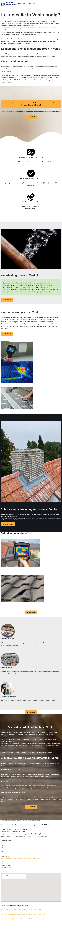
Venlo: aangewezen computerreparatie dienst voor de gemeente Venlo (21, 909)
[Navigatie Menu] (59, 3)
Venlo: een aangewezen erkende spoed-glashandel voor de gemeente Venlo (23, 914)
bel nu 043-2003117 (8, 524)
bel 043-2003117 (31, 117)
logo (2, 861)
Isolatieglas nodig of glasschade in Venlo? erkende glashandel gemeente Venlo (24, 919)
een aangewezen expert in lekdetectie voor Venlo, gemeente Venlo (20, 858)
